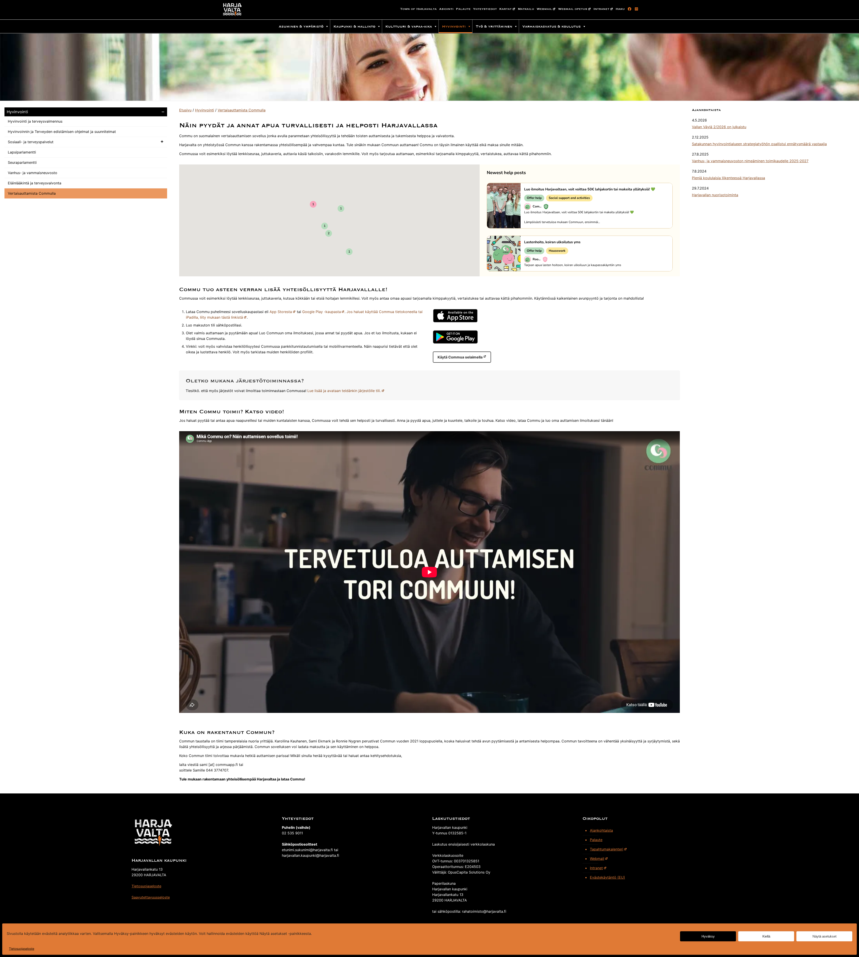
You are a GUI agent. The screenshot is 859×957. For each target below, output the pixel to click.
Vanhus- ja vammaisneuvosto (32, 173)
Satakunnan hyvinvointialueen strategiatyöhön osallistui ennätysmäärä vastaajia (759, 144)
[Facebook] (629, 9)
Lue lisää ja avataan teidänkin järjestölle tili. (344, 390)
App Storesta (281, 311)
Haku (620, 9)
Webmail (544, 9)
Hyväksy (708, 936)
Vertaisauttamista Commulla (32, 193)
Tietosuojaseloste (21, 949)
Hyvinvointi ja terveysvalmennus (35, 121)
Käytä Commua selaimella (460, 357)
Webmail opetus (572, 9)
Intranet (601, 9)
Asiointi (446, 9)
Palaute (463, 9)
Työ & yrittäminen (494, 26)
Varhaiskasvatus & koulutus (551, 26)
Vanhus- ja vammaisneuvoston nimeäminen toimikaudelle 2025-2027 (750, 161)
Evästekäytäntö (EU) (607, 877)
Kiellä (766, 936)
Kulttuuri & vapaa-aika (408, 26)
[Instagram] (636, 9)
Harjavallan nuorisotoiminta (715, 195)
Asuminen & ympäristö (301, 26)
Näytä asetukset (824, 936)
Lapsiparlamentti (22, 152)
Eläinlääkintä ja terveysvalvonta (34, 183)
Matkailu (526, 9)
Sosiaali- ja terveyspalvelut (30, 142)
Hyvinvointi (454, 26)
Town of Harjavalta (418, 9)
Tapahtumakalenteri (606, 849)
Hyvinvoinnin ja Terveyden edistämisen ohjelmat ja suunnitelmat (62, 131)
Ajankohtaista (601, 830)
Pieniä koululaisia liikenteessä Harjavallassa (728, 178)
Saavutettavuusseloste (151, 897)
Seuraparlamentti (22, 162)
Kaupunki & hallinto (354, 26)
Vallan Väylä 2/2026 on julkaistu (719, 127)
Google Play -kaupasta (321, 311)
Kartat (505, 9)
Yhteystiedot (485, 9)
